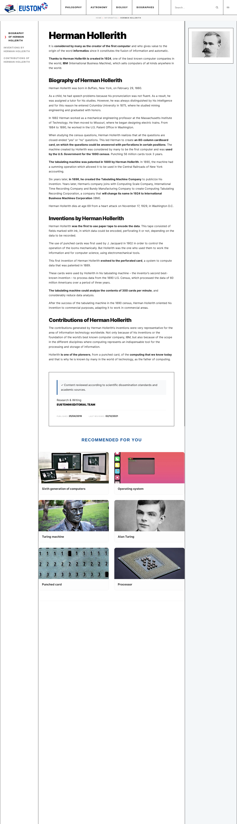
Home (99, 18)
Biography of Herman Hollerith (16, 37)
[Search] (217, 7)
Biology (122, 7)
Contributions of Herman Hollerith (17, 60)
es (228, 7)
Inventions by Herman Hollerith (17, 49)
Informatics (111, 18)
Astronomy (99, 7)
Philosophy (73, 7)
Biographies (145, 7)
